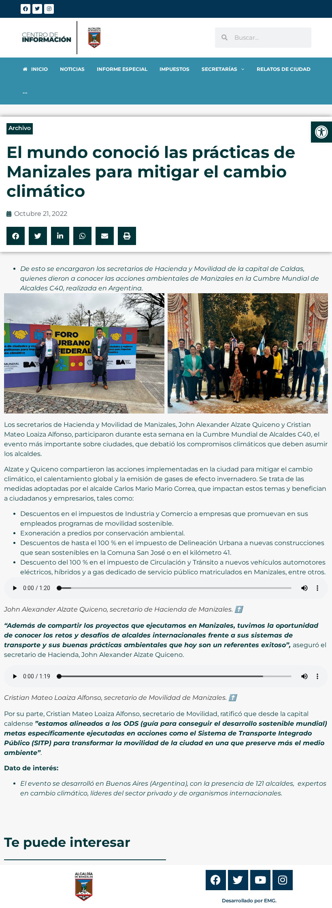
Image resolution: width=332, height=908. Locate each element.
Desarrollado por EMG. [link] (249, 900)
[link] (321, 132)
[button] (15, 236)
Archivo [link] (20, 128)
